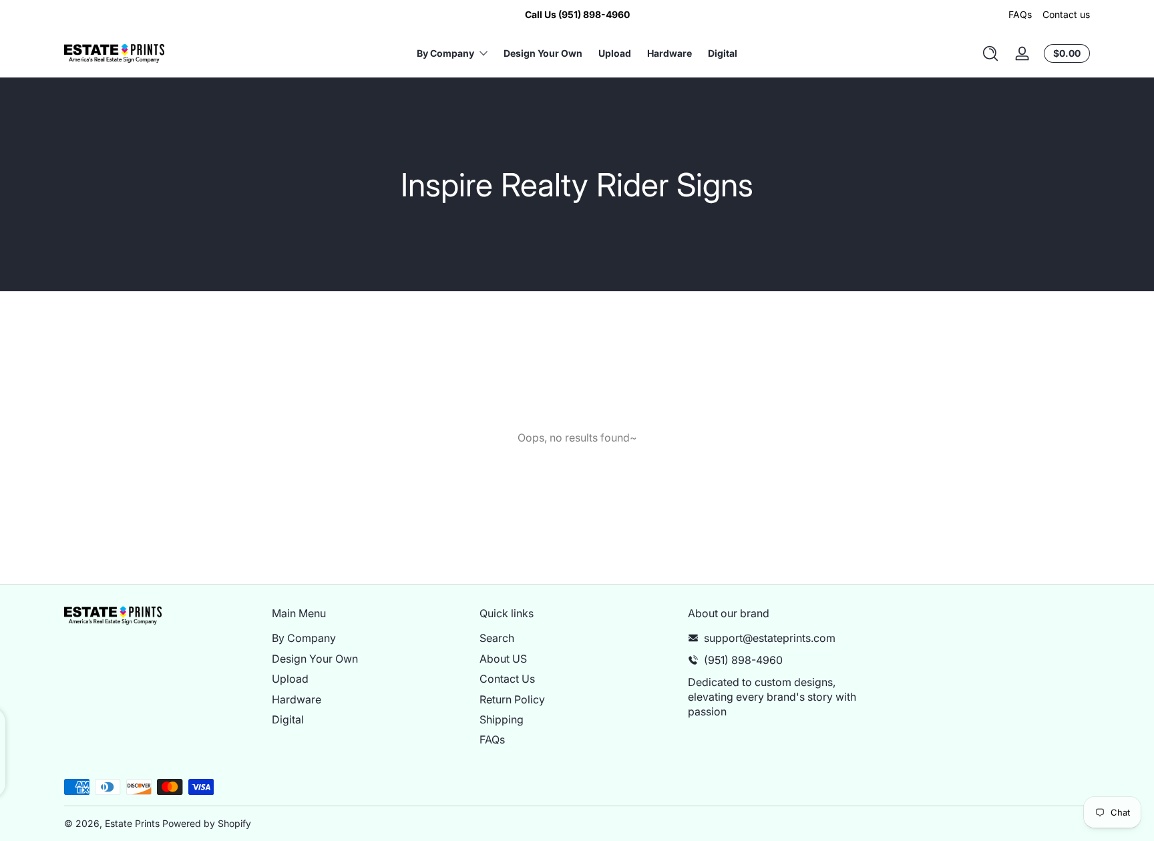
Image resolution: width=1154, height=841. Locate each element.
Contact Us (507, 678)
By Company (304, 638)
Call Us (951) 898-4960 (577, 14)
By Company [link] (445, 53)
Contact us (1066, 14)
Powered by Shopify (206, 823)
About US (503, 658)
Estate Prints (132, 823)
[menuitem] (369, 638)
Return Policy (512, 698)
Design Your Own (315, 658)
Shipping (501, 718)
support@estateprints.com (769, 638)
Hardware (296, 698)
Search (496, 638)
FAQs (1020, 14)
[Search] (990, 53)
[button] (990, 53)
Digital (288, 718)
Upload (290, 678)
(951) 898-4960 (743, 659)
